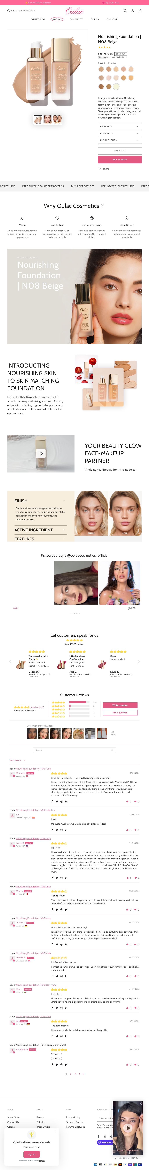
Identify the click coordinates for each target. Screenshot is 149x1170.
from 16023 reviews (74, 644)
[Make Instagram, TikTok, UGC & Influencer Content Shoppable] (132, 609)
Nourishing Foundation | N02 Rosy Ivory (36, 984)
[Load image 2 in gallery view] (47, 119)
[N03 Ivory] (131, 69)
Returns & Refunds (75, 1126)
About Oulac (13, 1117)
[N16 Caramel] (108, 86)
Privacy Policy (73, 1117)
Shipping (102, 57)
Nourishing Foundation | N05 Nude (33, 768)
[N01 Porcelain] (116, 78)
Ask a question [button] (120, 712)
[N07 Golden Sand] (101, 69)
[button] (125, 10)
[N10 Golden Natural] (101, 78)
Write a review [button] (120, 705)
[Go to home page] (74, 10)
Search (40, 1117)
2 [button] (70, 1073)
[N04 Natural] (116, 69)
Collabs (11, 1126)
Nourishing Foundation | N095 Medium (35, 810)
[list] (74, 227)
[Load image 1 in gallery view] (38, 119)
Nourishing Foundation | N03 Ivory (33, 838)
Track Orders (43, 1126)
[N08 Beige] (116, 86)
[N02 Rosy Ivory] (108, 78)
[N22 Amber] (101, 86)
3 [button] (75, 1073)
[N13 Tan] (123, 78)
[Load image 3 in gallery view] (57, 119)
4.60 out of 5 (37, 707)
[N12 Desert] (131, 78)
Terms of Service (74, 1122)
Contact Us (13, 1122)
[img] (74, 640)
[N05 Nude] (123, 69)
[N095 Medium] (108, 69)
